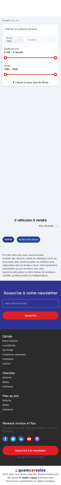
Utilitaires (7, 386)
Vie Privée (7, 349)
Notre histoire (10, 340)
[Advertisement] (30, 121)
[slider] (5, 57)
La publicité (8, 345)
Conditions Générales (14, 354)
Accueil (5, 20)
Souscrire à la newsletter (30, 450)
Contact (6, 363)
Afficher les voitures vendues (21, 29)
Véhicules (15, 20)
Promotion (8, 359)
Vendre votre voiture (28, 239)
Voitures (6, 377)
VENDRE (8, 239)
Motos (5, 382)
